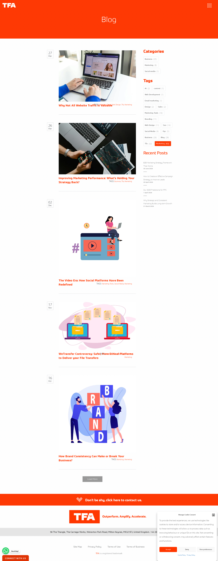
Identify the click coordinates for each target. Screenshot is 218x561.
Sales (160, 107)
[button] (213, 515)
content (157, 88)
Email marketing (152, 100)
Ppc (164, 131)
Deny (187, 549)
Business (148, 59)
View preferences (205, 549)
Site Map (77, 546)
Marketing (149, 65)
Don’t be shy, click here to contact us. (113, 500)
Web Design (150, 125)
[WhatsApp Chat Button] (5, 550)
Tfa (146, 143)
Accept (168, 549)
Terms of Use (114, 546)
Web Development (152, 94)
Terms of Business (135, 546)
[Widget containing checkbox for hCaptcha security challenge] (25, 532)
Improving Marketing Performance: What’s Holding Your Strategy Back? (96, 180)
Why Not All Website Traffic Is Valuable (85, 105)
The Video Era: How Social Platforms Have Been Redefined (91, 282)
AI (145, 88)
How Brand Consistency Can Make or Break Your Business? (91, 458)
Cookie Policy (182, 555)
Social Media (150, 131)
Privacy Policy (191, 555)
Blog (163, 137)
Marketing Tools (151, 113)
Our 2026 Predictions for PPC (155, 190)
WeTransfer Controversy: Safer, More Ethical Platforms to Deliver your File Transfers (96, 356)
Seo (164, 125)
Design (148, 107)
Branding (148, 119)
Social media (150, 71)
